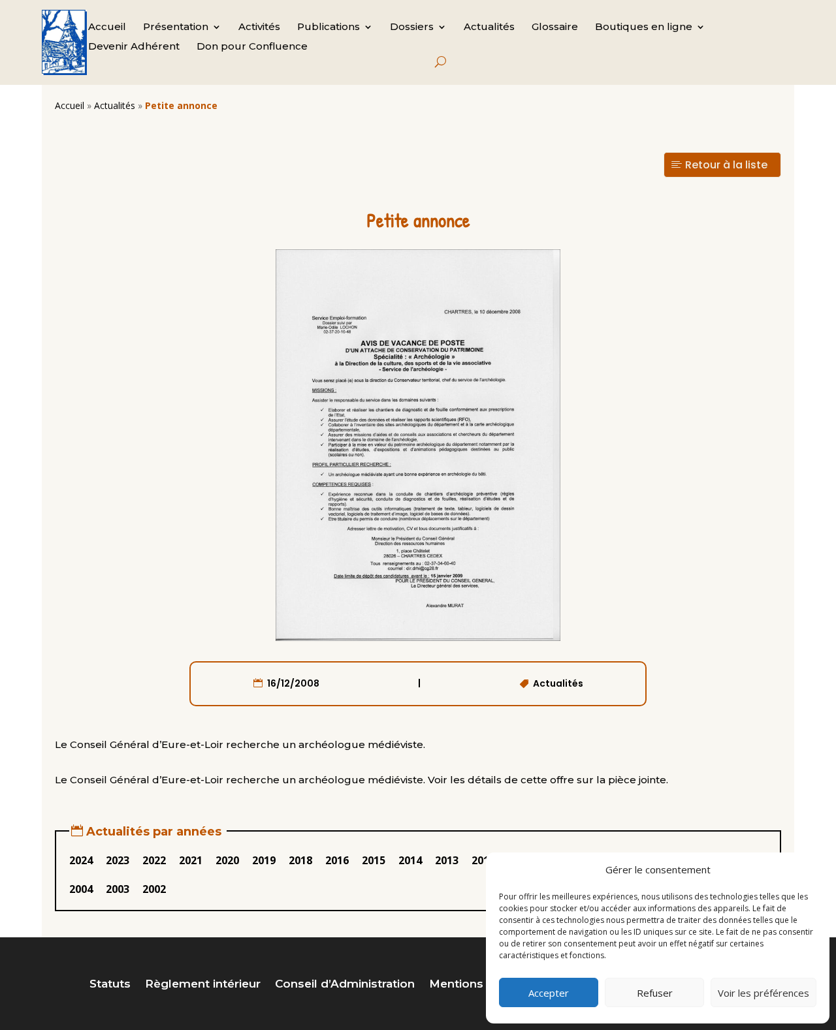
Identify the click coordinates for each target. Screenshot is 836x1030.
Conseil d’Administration (345, 984)
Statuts (110, 984)
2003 (117, 889)
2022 (154, 860)
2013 (446, 860)
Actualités (489, 27)
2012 (483, 860)
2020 (227, 860)
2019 (264, 860)
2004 (81, 889)
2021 (190, 860)
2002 (154, 889)
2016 (337, 860)
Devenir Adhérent (134, 47)
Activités (259, 27)
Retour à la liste (726, 164)
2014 (410, 860)
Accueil (107, 27)
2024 (81, 860)
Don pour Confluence (252, 47)
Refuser (655, 992)
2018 (300, 860)
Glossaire (555, 27)
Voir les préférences (763, 992)
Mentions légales (478, 984)
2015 (373, 860)
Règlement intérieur (203, 984)
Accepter (548, 992)
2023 (117, 860)
